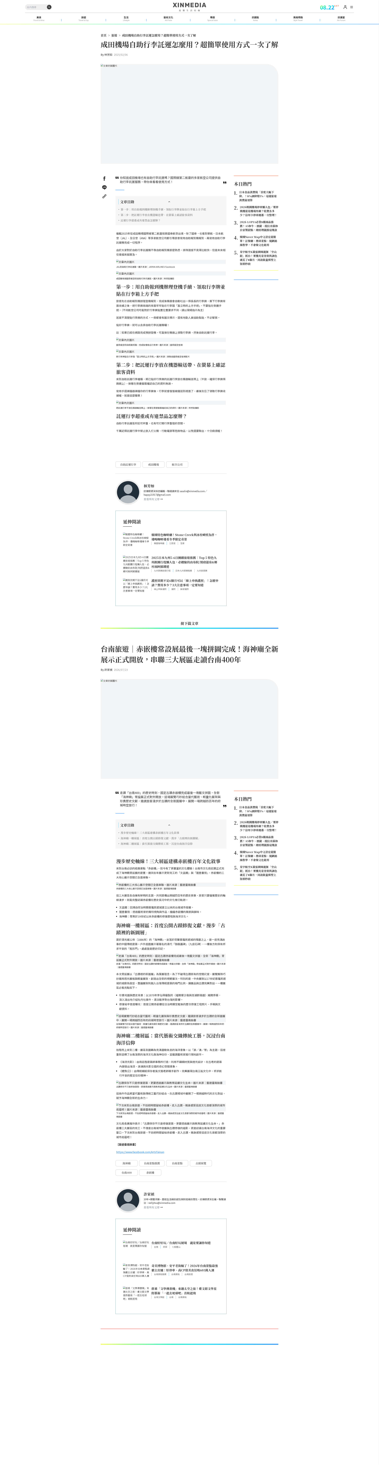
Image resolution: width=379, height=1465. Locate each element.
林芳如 (108, 54)
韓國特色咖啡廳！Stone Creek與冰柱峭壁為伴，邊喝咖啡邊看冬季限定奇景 (184, 537)
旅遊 (114, 35)
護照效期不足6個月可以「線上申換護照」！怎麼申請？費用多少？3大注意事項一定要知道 (184, 582)
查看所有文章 (152, 499)
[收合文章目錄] (169, 202)
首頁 (104, 35)
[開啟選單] (351, 7)
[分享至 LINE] (104, 187)
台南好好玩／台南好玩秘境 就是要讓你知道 (181, 1243)
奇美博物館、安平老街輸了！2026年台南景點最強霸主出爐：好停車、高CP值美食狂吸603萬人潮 (184, 1268)
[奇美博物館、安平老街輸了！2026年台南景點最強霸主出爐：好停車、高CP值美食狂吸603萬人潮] (136, 1273)
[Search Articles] (49, 7)
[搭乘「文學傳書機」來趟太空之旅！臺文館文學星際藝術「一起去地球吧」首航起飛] (136, 1296)
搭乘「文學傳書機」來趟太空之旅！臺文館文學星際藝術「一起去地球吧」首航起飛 (184, 1290)
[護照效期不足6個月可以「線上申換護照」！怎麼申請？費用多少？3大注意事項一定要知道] (136, 588)
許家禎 (108, 670)
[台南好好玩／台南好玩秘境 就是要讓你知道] (136, 1251)
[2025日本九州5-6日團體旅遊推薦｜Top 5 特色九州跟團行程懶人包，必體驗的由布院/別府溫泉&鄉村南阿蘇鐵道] (136, 565)
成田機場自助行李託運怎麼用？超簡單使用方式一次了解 (159, 35)
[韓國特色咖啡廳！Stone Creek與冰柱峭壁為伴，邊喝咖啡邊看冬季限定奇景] (136, 543)
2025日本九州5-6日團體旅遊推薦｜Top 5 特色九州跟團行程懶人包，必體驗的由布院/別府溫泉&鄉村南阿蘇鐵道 (184, 562)
